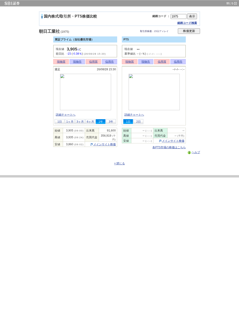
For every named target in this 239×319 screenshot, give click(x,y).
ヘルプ (196, 152)
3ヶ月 (80, 121)
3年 (111, 121)
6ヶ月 (90, 121)
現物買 (61, 61)
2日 (138, 121)
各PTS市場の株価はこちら (169, 147)
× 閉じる (119, 163)
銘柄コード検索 (187, 23)
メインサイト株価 (104, 144)
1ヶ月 (70, 121)
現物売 (77, 61)
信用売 (109, 61)
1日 (59, 121)
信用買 (93, 61)
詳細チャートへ (65, 114)
